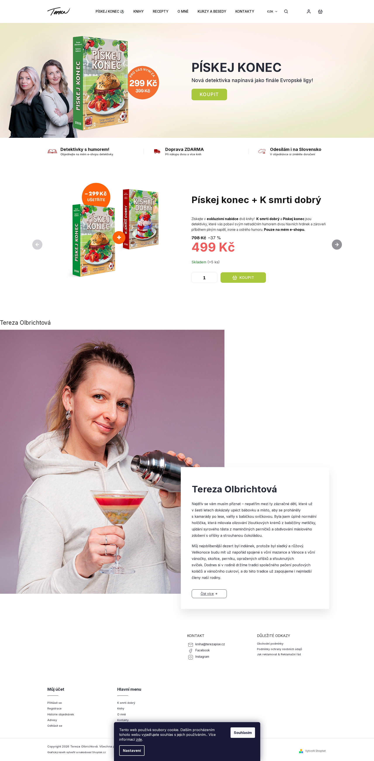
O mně (121, 714)
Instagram (202, 656)
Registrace (54, 708)
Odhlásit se (54, 725)
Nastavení (132, 750)
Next (336, 244)
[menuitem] (110, 11)
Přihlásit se (54, 702)
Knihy (120, 708)
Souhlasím (243, 732)
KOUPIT (194, 289)
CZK (270, 11)
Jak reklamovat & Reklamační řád (279, 654)
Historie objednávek (60, 714)
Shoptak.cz (99, 752)
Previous (38, 244)
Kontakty (123, 720)
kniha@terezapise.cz (210, 644)
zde (139, 739)
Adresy (52, 720)
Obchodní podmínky (270, 643)
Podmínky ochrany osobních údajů (279, 649)
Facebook (202, 650)
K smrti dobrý (126, 702)
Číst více (207, 593)
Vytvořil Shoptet (315, 750)
